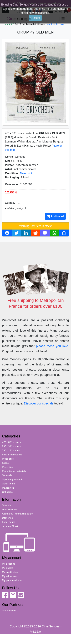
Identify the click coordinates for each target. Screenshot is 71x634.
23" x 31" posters (11, 446)
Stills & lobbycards (12, 454)
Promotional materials (14, 471)
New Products (9, 509)
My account (8, 563)
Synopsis (7, 475)
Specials (6, 505)
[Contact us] (21, 597)
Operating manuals (12, 479)
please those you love (52, 346)
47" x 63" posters (11, 442)
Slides (5, 462)
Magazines (8, 487)
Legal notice (8, 522)
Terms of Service (11, 526)
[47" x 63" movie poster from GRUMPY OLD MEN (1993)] (35, 81)
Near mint (26, 173)
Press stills (8, 458)
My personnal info (12, 580)
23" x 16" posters (11, 450)
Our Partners (9, 610)
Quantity (10, 202)
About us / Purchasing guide (17, 513)
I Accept (35, 17)
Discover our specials (38, 403)
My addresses (9, 576)
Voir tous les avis (55, 24)
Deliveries (7, 517)
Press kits (7, 467)
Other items (8, 483)
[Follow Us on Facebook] (5, 597)
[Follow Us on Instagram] (13, 597)
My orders (7, 567)
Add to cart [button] (57, 216)
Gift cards (7, 491)
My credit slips (10, 572)
